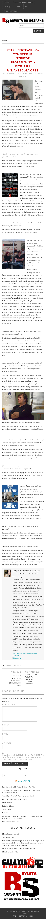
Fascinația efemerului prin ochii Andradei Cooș (14, 682)
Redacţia (8, 7)
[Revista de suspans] (23, 20)
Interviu (8, 666)
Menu (5, 41)
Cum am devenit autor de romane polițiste (21, 848)
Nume (5, 725)
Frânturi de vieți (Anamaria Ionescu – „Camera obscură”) (32, 679)
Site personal (17, 658)
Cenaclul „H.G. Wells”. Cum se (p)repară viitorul (18, 796)
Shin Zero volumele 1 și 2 (10, 822)
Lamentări (10, 837)
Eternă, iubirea (7, 803)
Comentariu (9, 705)
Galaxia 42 (24, 781)
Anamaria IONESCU (26, 73)
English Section (10, 11)
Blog (27, 7)
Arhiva (6, 2)
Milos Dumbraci (7, 852)
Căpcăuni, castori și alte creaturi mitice (14, 799)
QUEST (4, 813)
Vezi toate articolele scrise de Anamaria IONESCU (25, 654)
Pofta (16, 852)
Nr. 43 (19, 666)
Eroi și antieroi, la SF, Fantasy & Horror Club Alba (18, 787)
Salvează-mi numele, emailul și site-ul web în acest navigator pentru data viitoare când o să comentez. (23, 757)
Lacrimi (16, 834)
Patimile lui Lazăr (8, 806)
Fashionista (18, 916)
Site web (7, 743)
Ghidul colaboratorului (23, 2)
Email (5, 734)
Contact (18, 7)
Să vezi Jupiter (7, 809)
